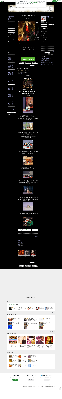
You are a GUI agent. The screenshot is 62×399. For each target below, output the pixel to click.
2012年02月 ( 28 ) (10, 72)
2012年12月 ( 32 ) (10, 60)
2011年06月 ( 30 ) (10, 81)
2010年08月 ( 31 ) (10, 93)
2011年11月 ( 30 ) (10, 75)
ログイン (59, 1)
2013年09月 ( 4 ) (10, 57)
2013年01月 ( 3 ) (10, 59)
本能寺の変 (19, 240)
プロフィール (47, 17)
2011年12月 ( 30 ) (10, 74)
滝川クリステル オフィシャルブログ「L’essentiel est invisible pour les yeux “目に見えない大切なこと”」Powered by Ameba (47, 64)
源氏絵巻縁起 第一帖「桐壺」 (23, 70)
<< (9, 42)
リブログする (35, 229)
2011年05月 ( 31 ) (10, 82)
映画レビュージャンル (12, 304)
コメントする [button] (29, 229)
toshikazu (47, 16)
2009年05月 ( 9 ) (10, 108)
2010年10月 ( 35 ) (10, 90)
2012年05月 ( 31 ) (10, 68)
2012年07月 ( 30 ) (10, 66)
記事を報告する (36, 236)
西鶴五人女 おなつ (20, 244)
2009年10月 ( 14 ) (10, 104)
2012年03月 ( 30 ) (10, 71)
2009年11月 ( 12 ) (10, 103)
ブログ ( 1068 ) (10, 37)
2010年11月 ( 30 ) (10, 89)
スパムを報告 (25, 386)
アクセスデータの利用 (40, 386)
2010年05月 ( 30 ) (10, 96)
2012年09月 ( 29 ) (10, 64)
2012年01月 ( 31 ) (10, 73)
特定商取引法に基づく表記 (48, 386)
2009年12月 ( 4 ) (10, 102)
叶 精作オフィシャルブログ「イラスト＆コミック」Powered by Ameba (47, 62)
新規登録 (54, 1)
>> (13, 42)
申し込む (47, 379)
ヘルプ (54, 386)
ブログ (21, 73)
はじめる (15, 379)
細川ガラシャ (20, 242)
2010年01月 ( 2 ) (10, 101)
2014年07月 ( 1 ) (10, 53)
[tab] (12, 304)
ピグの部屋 (51, 17)
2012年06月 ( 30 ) (10, 67)
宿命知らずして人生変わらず (45, 60)
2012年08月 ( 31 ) (10, 65)
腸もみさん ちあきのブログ (45, 32)
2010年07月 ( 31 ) (10, 94)
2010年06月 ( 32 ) (10, 95)
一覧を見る (52, 51)
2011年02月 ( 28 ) (10, 86)
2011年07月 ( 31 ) (10, 80)
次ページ (32, 65)
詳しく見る (31, 379)
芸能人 (17, 304)
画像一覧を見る (13, 34)
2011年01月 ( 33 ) (10, 87)
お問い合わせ (30, 386)
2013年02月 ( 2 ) (10, 58)
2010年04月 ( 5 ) (10, 97)
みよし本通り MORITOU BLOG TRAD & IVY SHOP (47, 58)
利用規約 (34, 386)
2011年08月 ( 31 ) (10, 79)
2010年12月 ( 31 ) (10, 88)
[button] (60, 393)
